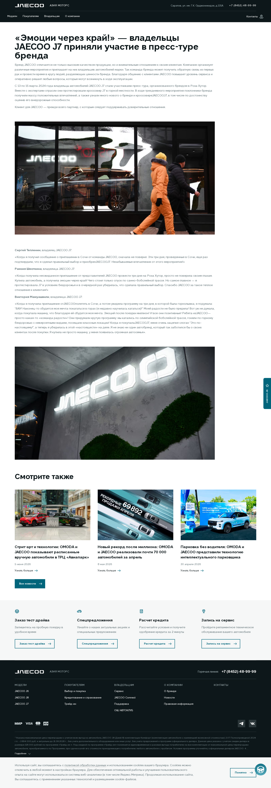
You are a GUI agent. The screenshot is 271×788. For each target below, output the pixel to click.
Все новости (27, 583)
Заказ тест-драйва (32, 643)
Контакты (221, 685)
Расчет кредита (154, 643)
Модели (12, 16)
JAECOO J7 (22, 704)
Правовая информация (178, 704)
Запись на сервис (218, 643)
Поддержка (121, 704)
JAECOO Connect (125, 697)
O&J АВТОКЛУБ (123, 710)
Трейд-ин (70, 704)
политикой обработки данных (85, 765)
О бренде (170, 691)
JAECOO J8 (22, 697)
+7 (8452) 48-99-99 (239, 672)
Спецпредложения (95, 643)
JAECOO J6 (22, 691)
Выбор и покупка (75, 691)
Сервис (119, 691)
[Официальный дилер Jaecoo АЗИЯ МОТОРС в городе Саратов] (29, 5)
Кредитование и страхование (83, 697)
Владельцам (52, 16)
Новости (169, 697)
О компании (72, 16)
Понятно (241, 772)
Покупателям (31, 16)
